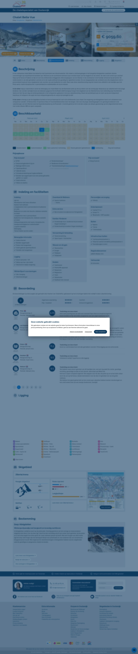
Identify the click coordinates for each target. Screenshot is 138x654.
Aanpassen (88, 332)
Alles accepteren (100, 332)
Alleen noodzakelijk (76, 332)
